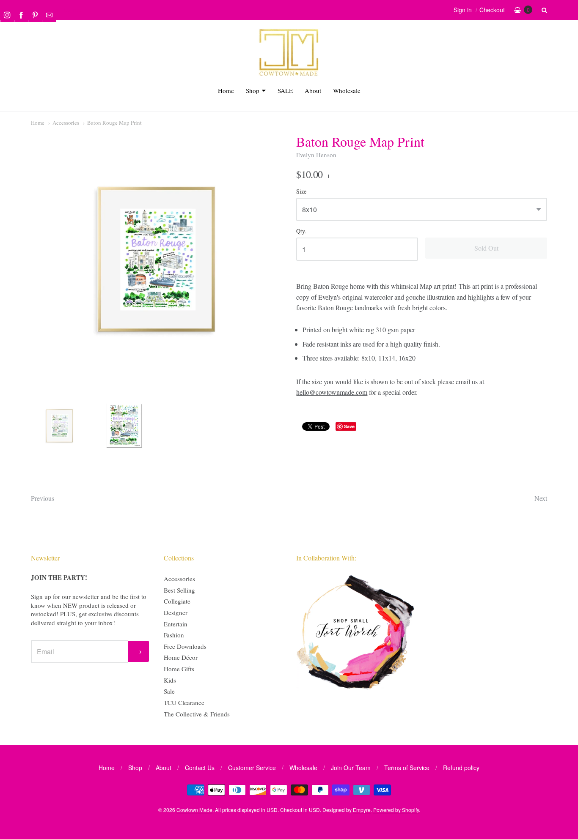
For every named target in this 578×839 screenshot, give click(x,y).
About (313, 90)
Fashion (174, 635)
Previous (42, 498)
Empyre (362, 809)
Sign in (463, 9)
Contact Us (200, 767)
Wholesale (347, 90)
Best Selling (179, 590)
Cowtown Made (194, 809)
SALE (285, 90)
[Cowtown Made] (289, 74)
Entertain (175, 624)
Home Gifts (179, 668)
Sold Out (486, 247)
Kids (170, 680)
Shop (252, 90)
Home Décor (181, 657)
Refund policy (461, 767)
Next (540, 498)
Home (226, 90)
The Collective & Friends (197, 714)
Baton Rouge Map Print (114, 122)
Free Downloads (185, 646)
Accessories (65, 122)
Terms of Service (406, 767)
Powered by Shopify (396, 809)
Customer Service (252, 767)
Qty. (301, 231)
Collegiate (177, 601)
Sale (169, 691)
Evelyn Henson (316, 154)
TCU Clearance (184, 702)
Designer (175, 612)
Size (301, 191)
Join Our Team (351, 767)
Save (349, 426)
